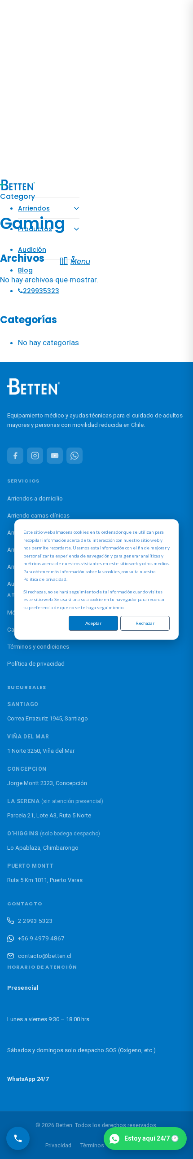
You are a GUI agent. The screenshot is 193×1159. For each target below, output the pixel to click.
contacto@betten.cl (44, 955)
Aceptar (93, 623)
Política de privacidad (36, 663)
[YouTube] (55, 456)
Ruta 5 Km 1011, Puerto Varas (45, 880)
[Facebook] (15, 456)
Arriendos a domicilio (35, 498)
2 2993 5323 (35, 920)
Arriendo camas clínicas (38, 515)
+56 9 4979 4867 (41, 938)
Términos (92, 1145)
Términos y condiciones (38, 646)
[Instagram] (35, 456)
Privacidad (58, 1145)
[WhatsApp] (74, 456)
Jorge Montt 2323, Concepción (47, 783)
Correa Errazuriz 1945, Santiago (47, 718)
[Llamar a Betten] (18, 1138)
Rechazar (145, 623)
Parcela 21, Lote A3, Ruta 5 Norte (49, 815)
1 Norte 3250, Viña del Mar (41, 750)
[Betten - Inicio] (33, 388)
